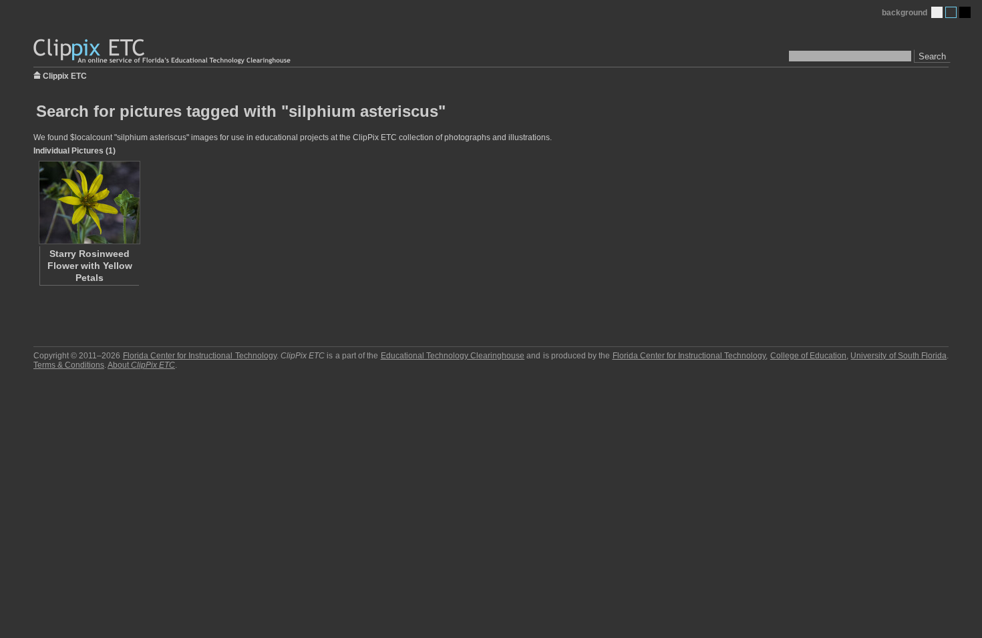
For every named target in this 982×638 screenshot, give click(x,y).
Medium (951, 12)
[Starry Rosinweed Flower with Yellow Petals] (89, 202)
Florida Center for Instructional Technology (200, 355)
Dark (965, 12)
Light (937, 12)
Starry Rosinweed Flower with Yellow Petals (89, 265)
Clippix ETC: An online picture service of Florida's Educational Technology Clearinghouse (163, 52)
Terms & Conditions (68, 365)
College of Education (808, 355)
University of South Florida (898, 355)
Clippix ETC (65, 75)
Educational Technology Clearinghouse (452, 355)
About (141, 365)
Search (932, 56)
